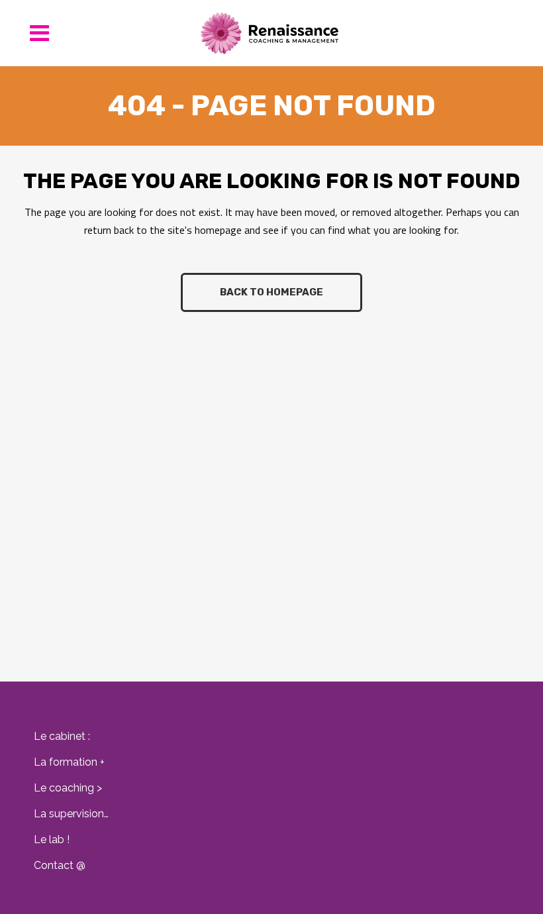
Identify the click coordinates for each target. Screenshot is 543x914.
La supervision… (71, 813)
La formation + (69, 762)
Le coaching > (68, 788)
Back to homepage (271, 292)
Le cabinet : (62, 736)
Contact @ (59, 865)
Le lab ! (52, 839)
